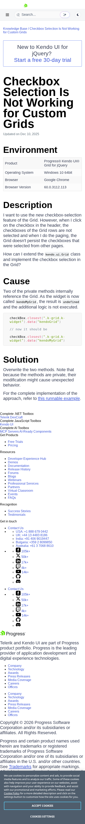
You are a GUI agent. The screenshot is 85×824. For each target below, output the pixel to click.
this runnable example (59, 398)
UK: (31, 535)
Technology (16, 669)
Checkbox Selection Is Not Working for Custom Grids (38, 102)
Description (27, 205)
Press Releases (19, 676)
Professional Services (23, 483)
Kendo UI (6, 424)
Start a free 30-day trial (42, 60)
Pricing (13, 445)
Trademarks (20, 766)
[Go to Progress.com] (13, 635)
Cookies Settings (42, 816)
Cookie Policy (12, 793)
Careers (13, 683)
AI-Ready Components (35, 431)
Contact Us (16, 528)
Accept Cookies (42, 805)
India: (32, 538)
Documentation (18, 465)
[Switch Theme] (78, 15)
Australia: (35, 545)
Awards (13, 672)
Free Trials (15, 441)
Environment (30, 150)
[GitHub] (18, 577)
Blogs (12, 476)
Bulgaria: (34, 542)
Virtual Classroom (20, 490)
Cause (16, 281)
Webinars (14, 480)
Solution (21, 360)
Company (15, 665)
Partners (14, 487)
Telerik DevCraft (11, 417)
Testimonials (17, 514)
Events (13, 494)
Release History (19, 469)
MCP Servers (9, 431)
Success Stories (19, 511)
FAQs (12, 497)
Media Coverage (19, 680)
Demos (13, 462)
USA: (32, 531)
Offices (13, 687)
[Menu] (7, 14)
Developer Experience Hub (27, 458)
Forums (13, 473)
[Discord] (18, 582)
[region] (42, 797)
